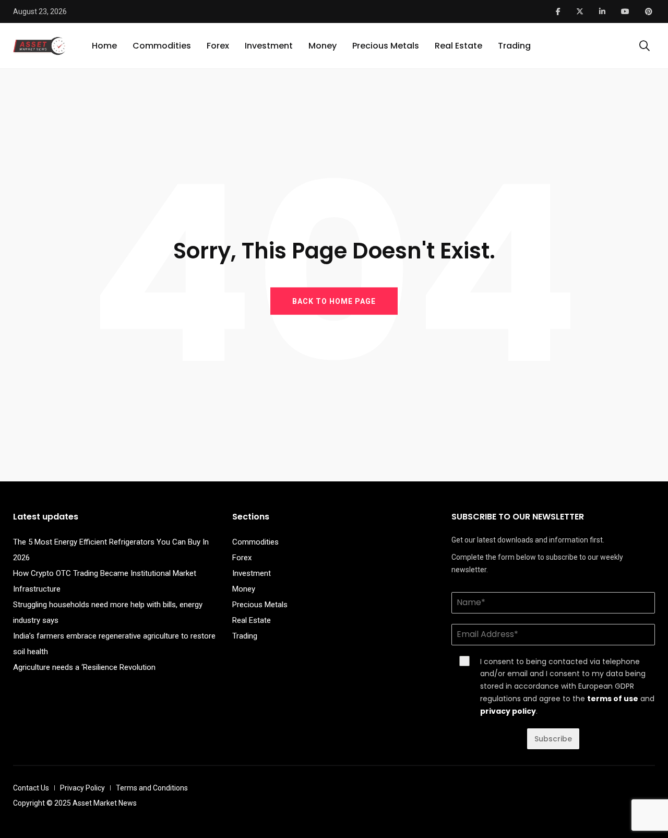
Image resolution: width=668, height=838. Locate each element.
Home (104, 46)
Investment (269, 46)
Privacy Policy (82, 788)
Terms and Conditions (152, 788)
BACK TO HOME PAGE (334, 301)
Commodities (162, 46)
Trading (514, 46)
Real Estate (458, 46)
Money (322, 46)
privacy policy (508, 711)
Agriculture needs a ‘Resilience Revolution (84, 667)
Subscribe (553, 739)
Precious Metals (385, 46)
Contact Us (31, 788)
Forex (218, 46)
